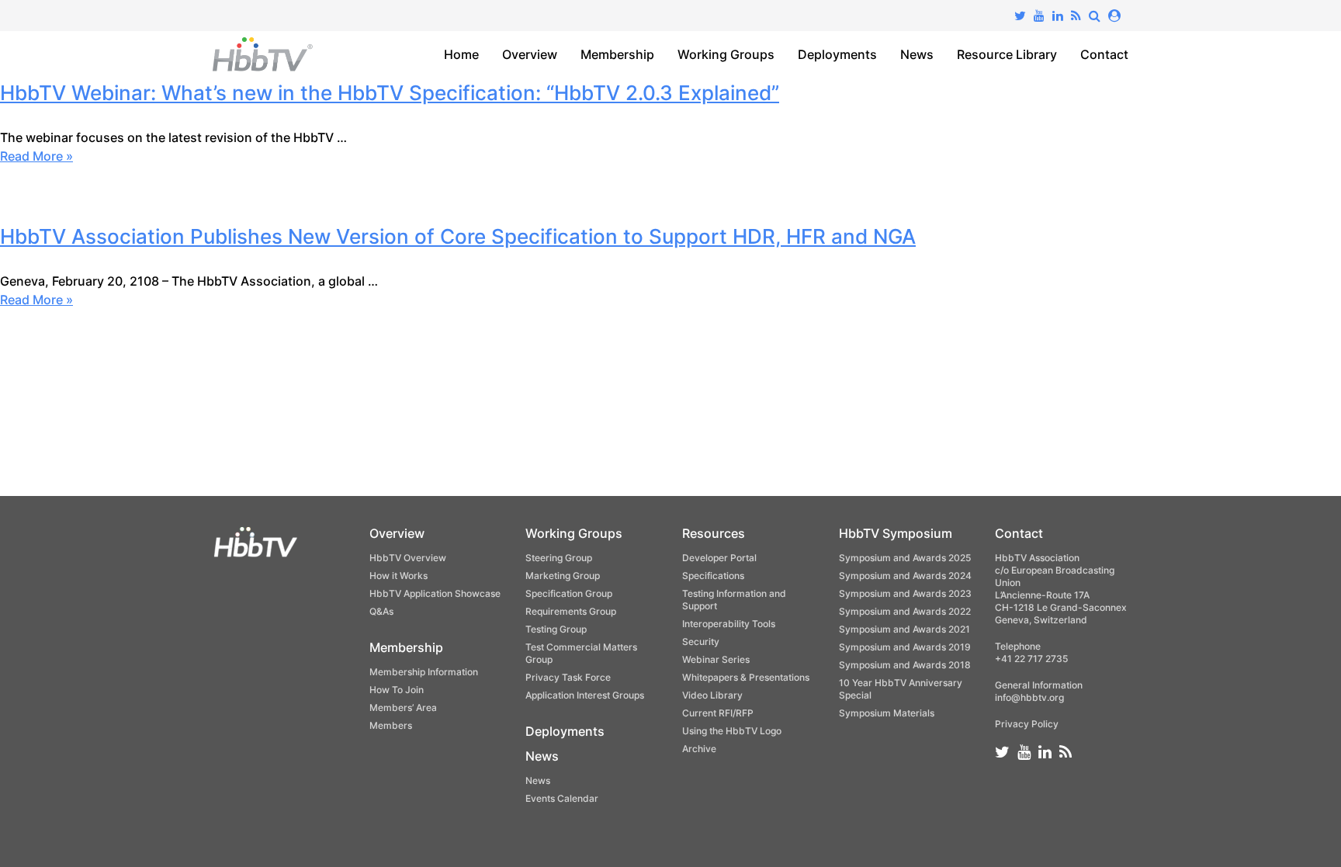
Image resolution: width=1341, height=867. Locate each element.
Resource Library (1007, 54)
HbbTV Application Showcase (435, 593)
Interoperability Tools (728, 623)
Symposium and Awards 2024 (905, 575)
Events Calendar (561, 798)
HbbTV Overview (407, 558)
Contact (1104, 54)
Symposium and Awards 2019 (905, 647)
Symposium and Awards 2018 (905, 665)
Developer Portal (719, 558)
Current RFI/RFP (718, 713)
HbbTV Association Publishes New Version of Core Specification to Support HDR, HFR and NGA (458, 236)
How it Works (398, 575)
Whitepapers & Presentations (745, 677)
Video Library (712, 695)
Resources (713, 533)
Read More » (36, 156)
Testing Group (556, 629)
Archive (699, 748)
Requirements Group (570, 611)
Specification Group (568, 593)
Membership (617, 54)
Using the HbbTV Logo (731, 731)
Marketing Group (562, 575)
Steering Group (558, 558)
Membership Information (423, 672)
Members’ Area (403, 707)
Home (461, 54)
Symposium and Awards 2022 (905, 611)
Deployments (837, 54)
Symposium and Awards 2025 (905, 558)
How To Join (396, 689)
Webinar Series (716, 659)
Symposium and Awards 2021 (904, 629)
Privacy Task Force (568, 677)
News (917, 54)
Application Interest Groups (584, 695)
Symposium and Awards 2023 (905, 593)
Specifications (713, 575)
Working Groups (725, 54)
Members (390, 725)
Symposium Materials (886, 713)
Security (700, 641)
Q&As (381, 611)
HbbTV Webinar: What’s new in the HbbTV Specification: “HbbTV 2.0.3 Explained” (389, 93)
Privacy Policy (1027, 724)
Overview (529, 54)
